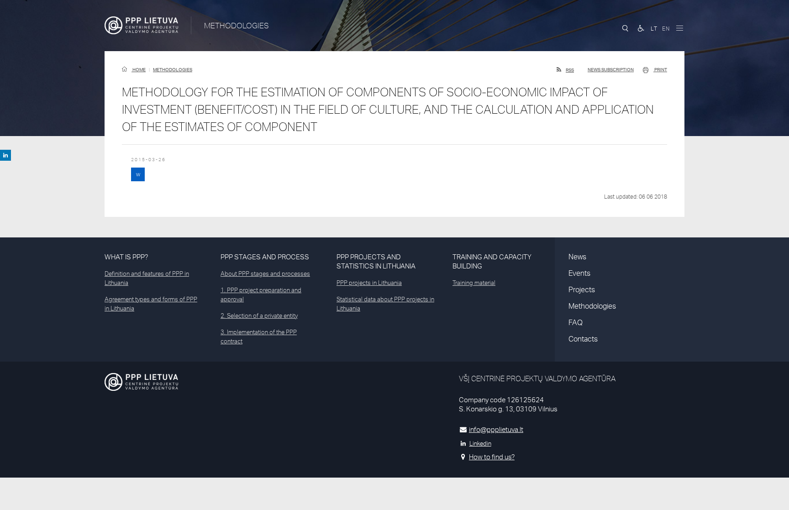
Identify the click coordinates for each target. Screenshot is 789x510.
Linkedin (480, 443)
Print (660, 69)
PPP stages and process (265, 256)
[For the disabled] (641, 28)
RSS (570, 70)
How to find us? (492, 456)
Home (139, 69)
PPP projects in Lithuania (369, 282)
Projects (581, 289)
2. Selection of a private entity (259, 315)
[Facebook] (5, 155)
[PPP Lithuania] (141, 25)
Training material (473, 282)
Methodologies (172, 69)
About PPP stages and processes (265, 273)
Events (579, 273)
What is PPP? (126, 256)
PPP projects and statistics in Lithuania (376, 261)
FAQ (575, 322)
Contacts (583, 338)
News (577, 256)
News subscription (611, 69)
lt (654, 28)
